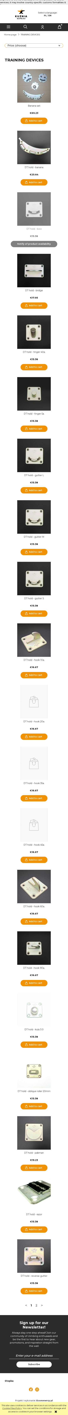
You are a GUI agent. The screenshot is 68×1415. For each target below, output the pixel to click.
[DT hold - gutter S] (34, 578)
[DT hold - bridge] (34, 270)
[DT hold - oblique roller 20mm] (34, 1071)
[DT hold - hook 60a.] (34, 886)
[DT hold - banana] (34, 147)
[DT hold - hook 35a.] (34, 763)
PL (45, 15)
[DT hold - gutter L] (34, 455)
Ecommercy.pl (44, 1400)
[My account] (42, 26)
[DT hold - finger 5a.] (34, 394)
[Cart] (59, 26)
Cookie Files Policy (12, 1408)
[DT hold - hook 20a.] (34, 701)
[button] (8, 26)
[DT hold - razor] (34, 1194)
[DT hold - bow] (34, 209)
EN (49, 15)
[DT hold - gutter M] (34, 517)
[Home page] (21, 14)
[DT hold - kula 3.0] (34, 1009)
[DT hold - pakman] (34, 1133)
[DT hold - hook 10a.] (34, 640)
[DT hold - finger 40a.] (34, 332)
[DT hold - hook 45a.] (34, 825)
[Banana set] (34, 86)
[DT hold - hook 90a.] (34, 948)
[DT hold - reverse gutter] (34, 1256)
